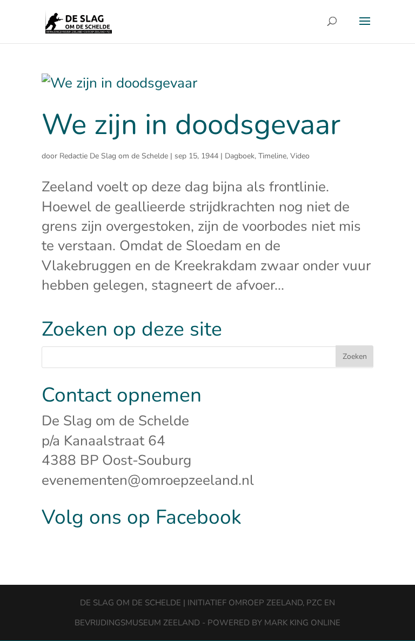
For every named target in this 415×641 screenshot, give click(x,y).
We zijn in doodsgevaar (191, 124)
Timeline (272, 156)
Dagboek (240, 156)
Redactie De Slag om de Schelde (113, 156)
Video (300, 156)
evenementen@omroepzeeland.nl (148, 480)
